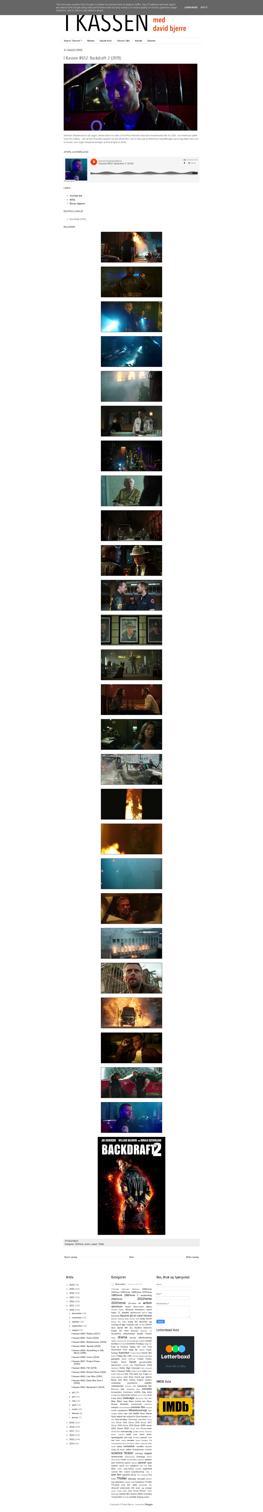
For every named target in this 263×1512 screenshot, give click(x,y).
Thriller (101, 1244)
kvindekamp (115, 1395)
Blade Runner (130, 1319)
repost (137, 1440)
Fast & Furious (119, 1347)
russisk (148, 1446)
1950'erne (125, 1292)
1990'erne (129, 1295)
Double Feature (144, 1334)
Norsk (149, 1413)
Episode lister (106, 40)
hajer (131, 1365)
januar (75, 1417)
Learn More (191, 7)
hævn (113, 1371)
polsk (142, 1434)
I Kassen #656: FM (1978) (84, 1368)
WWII (140, 1494)
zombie (132, 1497)
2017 (72, 1431)
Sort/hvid (119, 1463)
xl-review (147, 1494)
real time (115, 1440)
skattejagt (140, 1457)
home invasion (146, 1368)
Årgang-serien (143, 1497)
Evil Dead (122, 1344)
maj (74, 1401)
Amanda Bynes (117, 1310)
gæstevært (116, 1365)
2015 (72, 1439)
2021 (72, 1305)
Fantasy (140, 1343)
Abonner (91, 40)
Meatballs (124, 1404)
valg (142, 1488)
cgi (150, 1321)
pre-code (128, 1437)
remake (130, 1440)
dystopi (133, 1338)
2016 (72, 1435)
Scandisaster (138, 1450)
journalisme (132, 1383)
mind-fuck (148, 1404)
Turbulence (139, 1482)
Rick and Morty (128, 1443)
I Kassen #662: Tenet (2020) (85, 1338)
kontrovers (128, 1392)
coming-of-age (118, 1324)
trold (132, 1482)
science (148, 1450)
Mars (131, 1401)
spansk (127, 1463)
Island (113, 1377)
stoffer (119, 1469)
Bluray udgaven (77, 203)
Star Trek (143, 1466)
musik (114, 1410)
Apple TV (115, 1313)
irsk (150, 1374)
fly (136, 1349)
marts (75, 1409)
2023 (72, 1297)
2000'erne (116, 1299)
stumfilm (138, 1469)
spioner (142, 1462)
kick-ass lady (117, 1389)
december (77, 1313)
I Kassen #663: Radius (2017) (85, 1333)
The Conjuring (142, 1475)
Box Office (122, 1322)
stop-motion (128, 1469)
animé (149, 1310)
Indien (149, 1371)
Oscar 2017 (146, 1423)
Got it (204, 7)
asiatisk (125, 1312)
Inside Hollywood (117, 1374)
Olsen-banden (142, 1417)
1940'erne (115, 1292)
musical (149, 1407)
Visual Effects (139, 1491)
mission (115, 1407)
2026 (72, 1285)
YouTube (125, 1497)
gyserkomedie (145, 1362)
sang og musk (118, 1450)
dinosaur (134, 1331)
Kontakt (138, 40)
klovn (138, 1389)
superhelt (147, 1468)
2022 (72, 1301)
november (77, 1317)
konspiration (116, 1392)
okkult (119, 1416)
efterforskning (145, 1337)
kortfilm (137, 1392)
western (133, 1494)
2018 (72, 1427)
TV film (148, 1482)
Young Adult (116, 1497)
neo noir (128, 1413)
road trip (144, 1443)
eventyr (114, 1343)
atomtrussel (135, 1313)
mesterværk (136, 1404)
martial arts (140, 1401)
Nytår (113, 1417)
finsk (125, 1350)
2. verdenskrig (144, 1295)
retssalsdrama (116, 1443)
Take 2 (149, 1472)
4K (139, 1303)
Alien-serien (138, 1307)
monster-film (138, 1407)
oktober (76, 1321)
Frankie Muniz (135, 1353)
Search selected (135, 1284)
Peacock (148, 1431)
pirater (113, 1434)
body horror (146, 1318)
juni (74, 1396)
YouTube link (76, 195)
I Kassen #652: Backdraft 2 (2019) (87, 1387)
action (87, 1244)
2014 (72, 1443)
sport (127, 1466)
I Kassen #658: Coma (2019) (85, 1357)
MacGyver (140, 1398)
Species (134, 1463)
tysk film (126, 1485)
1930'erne (147, 1289)
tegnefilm (126, 1475)
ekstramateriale (132, 1341)
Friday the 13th (124, 1356)
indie (144, 1371)
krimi (149, 1392)
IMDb (72, 199)
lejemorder (125, 1395)
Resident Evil (146, 1440)
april (74, 1405)
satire (128, 1449)
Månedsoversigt (138, 1410)
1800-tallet (125, 1289)
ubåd (135, 1485)
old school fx (129, 1416)
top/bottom (119, 1482)
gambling (148, 1356)
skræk (123, 1460)
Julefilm (148, 1383)
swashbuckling (137, 1472)
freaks (113, 1356)
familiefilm (130, 1344)
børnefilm (143, 1322)
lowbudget (128, 1398)
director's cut (146, 1331)
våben (149, 1491)
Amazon (129, 1309)
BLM (137, 1319)
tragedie (128, 1482)
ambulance (140, 1310)
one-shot (142, 1419)
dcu (131, 1328)
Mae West (116, 1401)
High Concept (133, 1368)
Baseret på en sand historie (136, 1315)
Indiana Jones (136, 1371)
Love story (116, 1398)
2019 (72, 1422)
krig (144, 1392)
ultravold (115, 1488)
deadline (138, 1328)
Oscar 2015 (133, 1423)
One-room (132, 1419)
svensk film (116, 1472)
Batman (114, 1319)
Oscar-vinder (146, 1428)
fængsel (142, 1356)
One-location (121, 1419)
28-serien (132, 1303)
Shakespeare (130, 1457)
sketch (149, 1457)
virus (130, 1491)
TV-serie (115, 1485)
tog (112, 1482)
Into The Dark (131, 1374)
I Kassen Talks (123, 40)
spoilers (114, 1466)
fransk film (147, 1353)
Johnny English (136, 1380)
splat (149, 1462)
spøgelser (134, 1466)
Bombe (113, 1322)
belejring (121, 1319)
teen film (116, 1474)
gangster (115, 1359)
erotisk (148, 1341)
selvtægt (139, 1453)
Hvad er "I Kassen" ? (73, 40)
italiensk (120, 1377)
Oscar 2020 (140, 1425)
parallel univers (138, 1431)
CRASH (148, 1325)
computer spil (132, 1325)
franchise (124, 1352)
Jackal (137, 1377)
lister (149, 1395)
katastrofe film (144, 1386)
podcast (121, 1434)
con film (141, 1325)
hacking (125, 1365)
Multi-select (120, 1284)
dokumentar (129, 1333)
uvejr (138, 1488)
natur (150, 1410)
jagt (142, 1377)
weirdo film (124, 1494)
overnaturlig (126, 1431)
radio (150, 1437)
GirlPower (132, 1359)
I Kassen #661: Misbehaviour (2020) (88, 1342)
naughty (114, 1413)
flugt (131, 1349)
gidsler (124, 1359)
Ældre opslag (192, 1257)
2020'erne (118, 1303)
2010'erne (79, 1244)
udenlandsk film (145, 1485)
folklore (142, 1350)
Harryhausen (140, 1365)
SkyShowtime (132, 1460)
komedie (147, 1388)
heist (149, 1365)
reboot (123, 1440)
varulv (113, 1491)
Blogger (149, 1504)
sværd (127, 1472)
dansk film (122, 1327)
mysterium (123, 1410)
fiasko (132, 1347)
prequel (143, 1437)
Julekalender (117, 1386)
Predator (136, 1437)
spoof (121, 1466)
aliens (149, 1306)
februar (76, 1413)
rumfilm (140, 1446)
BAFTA (144, 1313)
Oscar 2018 (116, 1425)
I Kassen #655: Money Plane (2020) (88, 1372)
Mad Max (148, 1398)
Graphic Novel (118, 1362)
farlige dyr (148, 1344)
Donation (151, 40)
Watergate (115, 1494)
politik (135, 1434)
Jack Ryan (128, 1377)
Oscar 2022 (123, 1428)
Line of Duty (142, 1395)
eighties (114, 1341)
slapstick (141, 1460)
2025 (72, 1289)
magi (125, 1401)
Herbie (122, 1368)
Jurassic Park (130, 1386)
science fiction (122, 1453)
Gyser (132, 1361)
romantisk (129, 1446)
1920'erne (135, 1289)
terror (133, 1475)
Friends (135, 1356)
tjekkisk (149, 1479)
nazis (120, 1414)
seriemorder (117, 1456)
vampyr (148, 1488)
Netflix (136, 1413)
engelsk (142, 1341)
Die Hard (123, 1331)
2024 (72, 1293)
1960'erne (136, 1292)
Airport (128, 1307)
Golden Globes (144, 1359)
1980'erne (116, 1295)
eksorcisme (121, 1341)
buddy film (133, 1322)
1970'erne (147, 1292)
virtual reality (122, 1491)
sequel (94, 1244)
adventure (117, 1306)
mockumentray (124, 1407)
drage (113, 1338)
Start (131, 1257)
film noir (141, 1347)
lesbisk (134, 1395)
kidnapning (130, 1389)
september (77, 1326)
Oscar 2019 (128, 1425)
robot (119, 1446)
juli (73, 1392)
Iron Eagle (143, 1374)
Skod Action (115, 1460)
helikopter (114, 1368)
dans (113, 1328)
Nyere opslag (70, 1257)
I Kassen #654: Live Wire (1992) (86, 1376)
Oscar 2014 (121, 1423)
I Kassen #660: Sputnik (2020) (86, 1346)
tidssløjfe (141, 1479)
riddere (137, 1443)
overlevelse (115, 1431)
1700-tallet (115, 1289)
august (75, 1330)
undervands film (127, 1488)
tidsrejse (132, 1479)
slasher (148, 1459)
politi (128, 1434)
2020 (72, 1310)
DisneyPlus (116, 1334)
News (142, 1414)
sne (113, 1462)
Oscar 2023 (134, 1428)
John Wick (123, 1380)
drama (122, 1337)
